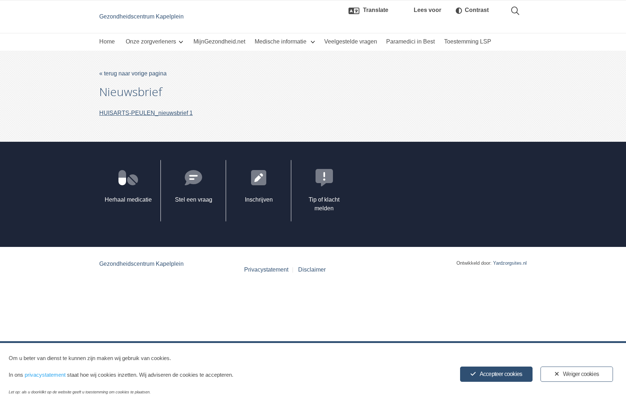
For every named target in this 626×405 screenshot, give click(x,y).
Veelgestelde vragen (350, 41)
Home (107, 41)
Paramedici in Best (410, 41)
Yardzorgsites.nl (510, 263)
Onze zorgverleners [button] (151, 41)
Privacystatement (266, 269)
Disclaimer (312, 269)
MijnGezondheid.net (219, 41)
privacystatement (45, 375)
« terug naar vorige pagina (133, 73)
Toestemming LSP (467, 41)
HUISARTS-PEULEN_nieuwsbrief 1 (146, 113)
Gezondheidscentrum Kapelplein (141, 16)
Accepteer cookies (501, 374)
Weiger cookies (581, 374)
